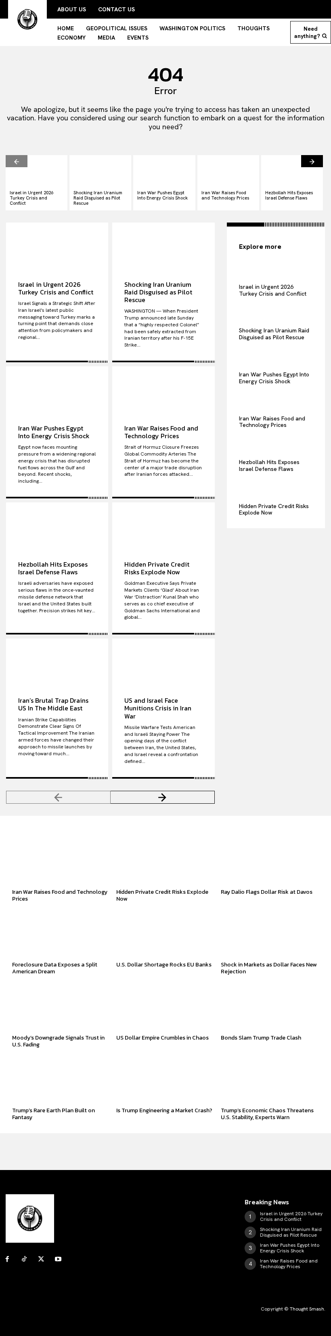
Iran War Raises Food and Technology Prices (225, 195)
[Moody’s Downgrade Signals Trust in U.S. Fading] (61, 1006)
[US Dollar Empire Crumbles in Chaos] (165, 1006)
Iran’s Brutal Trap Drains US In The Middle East (53, 704)
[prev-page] (16, 161)
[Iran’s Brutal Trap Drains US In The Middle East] (57, 662)
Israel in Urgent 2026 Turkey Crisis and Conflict (31, 198)
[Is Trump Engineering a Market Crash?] (165, 1078)
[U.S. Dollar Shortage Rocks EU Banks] (165, 933)
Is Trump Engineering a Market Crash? (164, 1110)
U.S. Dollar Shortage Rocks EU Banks (164, 964)
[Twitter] (41, 1259)
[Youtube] (58, 1259)
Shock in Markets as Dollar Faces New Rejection (268, 968)
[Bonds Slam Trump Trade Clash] (270, 1006)
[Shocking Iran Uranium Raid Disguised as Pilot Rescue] (100, 170)
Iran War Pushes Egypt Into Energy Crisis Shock (162, 195)
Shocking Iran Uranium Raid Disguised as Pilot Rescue (97, 198)
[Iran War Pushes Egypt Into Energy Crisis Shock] (164, 170)
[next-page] (312, 161)
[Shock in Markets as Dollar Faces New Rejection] (270, 933)
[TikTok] (24, 1259)
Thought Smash (307, 1309)
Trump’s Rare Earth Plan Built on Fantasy (53, 1114)
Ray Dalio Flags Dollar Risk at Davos (266, 892)
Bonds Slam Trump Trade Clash (261, 1038)
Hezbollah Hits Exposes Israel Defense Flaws (289, 195)
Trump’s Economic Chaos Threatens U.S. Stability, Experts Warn (267, 1114)
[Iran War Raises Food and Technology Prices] (228, 170)
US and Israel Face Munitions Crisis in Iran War (157, 708)
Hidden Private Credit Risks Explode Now (156, 568)
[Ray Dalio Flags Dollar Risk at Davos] (270, 860)
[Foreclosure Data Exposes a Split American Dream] (61, 933)
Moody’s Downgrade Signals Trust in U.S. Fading (58, 1041)
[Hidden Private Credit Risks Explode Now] (163, 525)
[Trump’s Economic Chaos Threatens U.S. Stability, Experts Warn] (270, 1078)
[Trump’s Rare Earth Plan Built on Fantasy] (61, 1078)
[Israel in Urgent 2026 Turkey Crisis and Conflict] (36, 170)
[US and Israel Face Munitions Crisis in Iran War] (163, 662)
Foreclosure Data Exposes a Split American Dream (54, 968)
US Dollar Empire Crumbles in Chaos (162, 1038)
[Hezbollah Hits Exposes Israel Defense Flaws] (292, 170)
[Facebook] (7, 1259)
